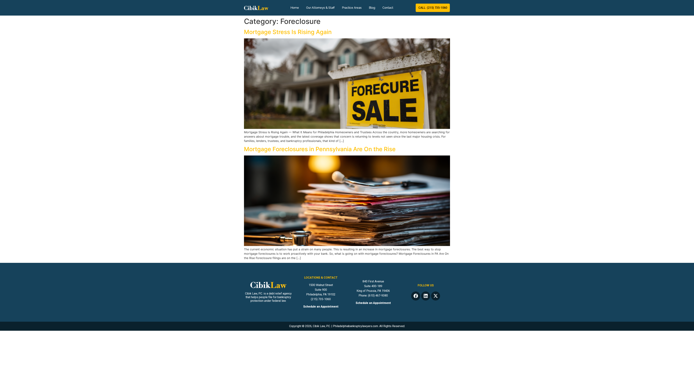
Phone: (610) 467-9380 (373, 295)
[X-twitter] (435, 295)
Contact (389, 7)
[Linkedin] (425, 295)
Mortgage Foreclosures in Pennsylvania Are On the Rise (320, 149)
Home (292, 7)
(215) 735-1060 (321, 299)
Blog (374, 7)
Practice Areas (350, 7)
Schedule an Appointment (321, 306)
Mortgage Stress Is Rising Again (288, 31)
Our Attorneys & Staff (318, 7)
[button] (685, 387)
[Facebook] (415, 295)
